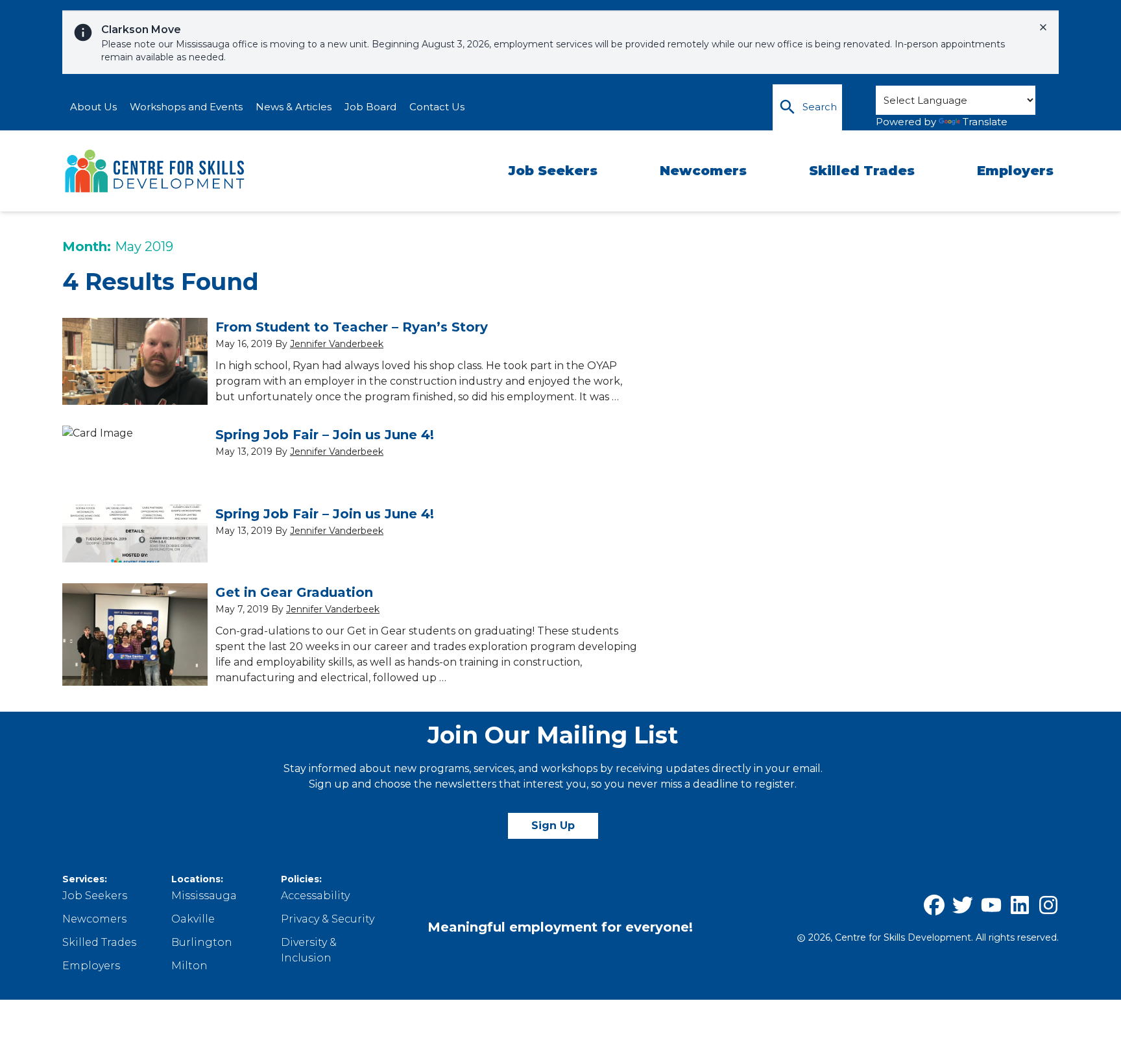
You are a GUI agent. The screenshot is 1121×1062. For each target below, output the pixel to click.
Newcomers (703, 170)
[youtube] (991, 905)
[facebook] (934, 905)
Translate (985, 121)
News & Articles (293, 107)
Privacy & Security (327, 919)
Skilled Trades (862, 170)
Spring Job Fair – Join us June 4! (324, 434)
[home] (155, 171)
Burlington (201, 942)
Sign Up (553, 825)
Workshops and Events (186, 107)
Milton (189, 965)
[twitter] (962, 905)
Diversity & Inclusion (309, 950)
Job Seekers (552, 170)
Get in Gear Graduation (294, 592)
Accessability (315, 895)
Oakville (193, 919)
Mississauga (204, 895)
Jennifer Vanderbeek (336, 344)
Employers (1015, 170)
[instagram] (1048, 905)
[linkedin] (1019, 905)
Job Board (370, 107)
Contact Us (436, 107)
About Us (93, 107)
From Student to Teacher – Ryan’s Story (351, 327)
